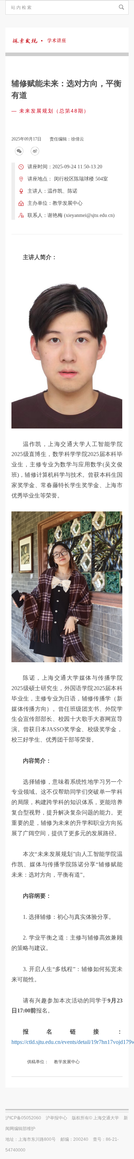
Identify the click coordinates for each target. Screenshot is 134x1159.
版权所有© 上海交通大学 (95, 1117)
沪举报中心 (56, 1117)
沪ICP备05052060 (23, 1117)
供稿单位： (38, 1061)
